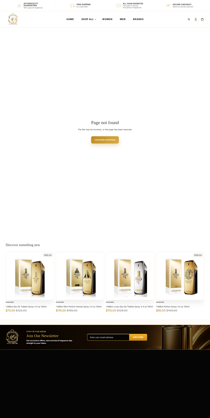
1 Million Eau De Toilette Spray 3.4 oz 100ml (26, 306)
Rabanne (10, 302)
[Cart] (202, 19)
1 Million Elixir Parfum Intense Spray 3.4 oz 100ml (79, 306)
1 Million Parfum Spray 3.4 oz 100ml (172, 306)
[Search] (189, 19)
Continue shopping (105, 140)
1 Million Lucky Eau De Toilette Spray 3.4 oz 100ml (129, 306)
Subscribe (138, 337)
